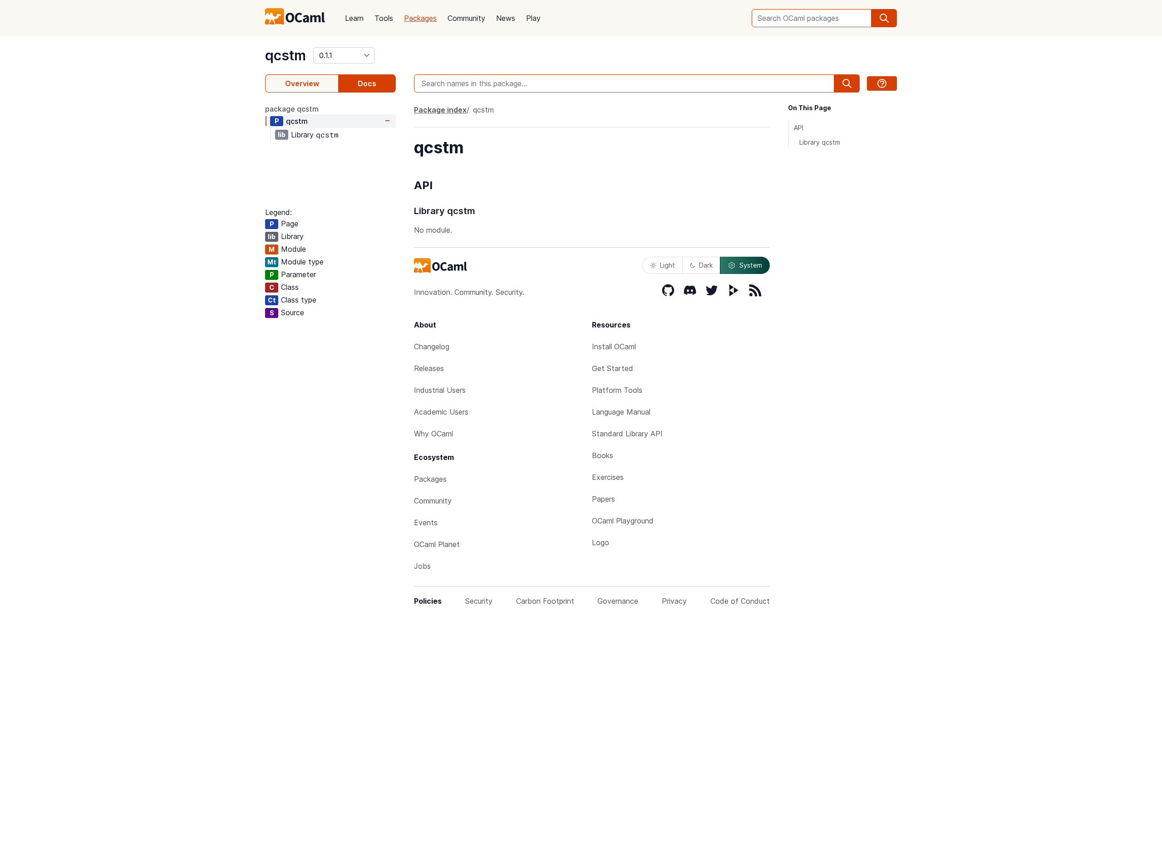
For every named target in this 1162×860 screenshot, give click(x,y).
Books (602, 455)
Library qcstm (819, 142)
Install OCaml (614, 346)
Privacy (674, 601)
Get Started (612, 368)
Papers (603, 498)
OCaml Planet (437, 544)
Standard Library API (627, 433)
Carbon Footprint (545, 601)
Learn (354, 18)
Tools (383, 18)
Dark (706, 265)
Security (478, 601)
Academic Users (441, 411)
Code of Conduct (740, 601)
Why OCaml (433, 433)
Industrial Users (440, 390)
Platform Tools (617, 390)
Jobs (422, 566)
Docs (367, 83)
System (750, 265)
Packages (420, 18)
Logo (600, 542)
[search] (884, 18)
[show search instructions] (882, 83)
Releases (429, 368)
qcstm (285, 55)
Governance (617, 601)
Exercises (608, 477)
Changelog (431, 346)
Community (466, 18)
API (798, 128)
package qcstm (292, 108)
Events (426, 522)
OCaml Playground (623, 520)
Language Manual (621, 411)
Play (533, 18)
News (505, 18)
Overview (302, 83)
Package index (440, 109)
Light (667, 265)
